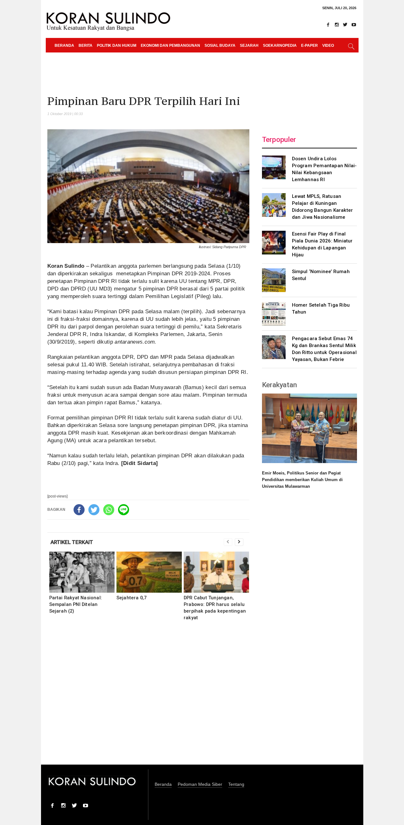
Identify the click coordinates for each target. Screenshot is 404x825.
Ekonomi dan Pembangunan (170, 45)
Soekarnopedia (280, 45)
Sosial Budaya (220, 45)
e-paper (309, 45)
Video (328, 45)
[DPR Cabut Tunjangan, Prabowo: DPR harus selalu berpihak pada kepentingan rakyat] (216, 572)
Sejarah (249, 45)
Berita (85, 45)
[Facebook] (328, 24)
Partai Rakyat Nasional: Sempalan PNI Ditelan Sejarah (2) (75, 604)
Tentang (236, 784)
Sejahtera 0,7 (131, 598)
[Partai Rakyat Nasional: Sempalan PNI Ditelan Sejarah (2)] (82, 572)
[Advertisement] (148, 697)
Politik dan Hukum (116, 45)
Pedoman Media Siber (200, 784)
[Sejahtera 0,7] (149, 572)
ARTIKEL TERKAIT (71, 542)
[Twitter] (345, 24)
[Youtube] (354, 24)
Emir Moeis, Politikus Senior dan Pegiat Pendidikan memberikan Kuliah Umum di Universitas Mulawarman (302, 480)
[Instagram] (337, 24)
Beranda (64, 45)
